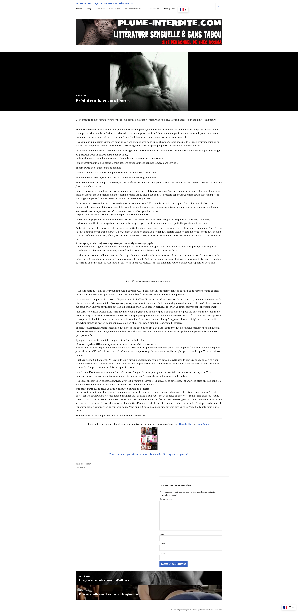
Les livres (101, 9)
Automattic (218, 610)
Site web (163, 553)
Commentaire (166, 499)
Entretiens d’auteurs (132, 9)
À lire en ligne (114, 9)
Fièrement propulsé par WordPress (184, 610)
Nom (161, 534)
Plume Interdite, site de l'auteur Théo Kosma (104, 3)
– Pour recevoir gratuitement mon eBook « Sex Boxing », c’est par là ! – (149, 454)
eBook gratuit (169, 9)
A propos (89, 9)
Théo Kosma (81, 467)
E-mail (162, 543)
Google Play (186, 423)
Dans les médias (152, 9)
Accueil (79, 9)
